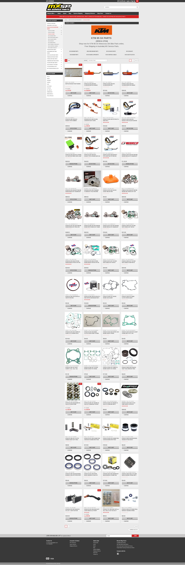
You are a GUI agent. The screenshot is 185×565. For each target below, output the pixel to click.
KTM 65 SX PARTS (51, 32)
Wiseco (123, 153)
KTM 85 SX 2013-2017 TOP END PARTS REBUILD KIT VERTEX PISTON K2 (110, 262)
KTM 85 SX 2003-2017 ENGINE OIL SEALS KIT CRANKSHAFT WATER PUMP (91, 404)
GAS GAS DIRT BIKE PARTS (52, 55)
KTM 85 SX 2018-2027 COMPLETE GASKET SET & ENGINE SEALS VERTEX (72, 333)
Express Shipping (78, 13)
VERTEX (48, 82)
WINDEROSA (49, 92)
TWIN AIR (104, 188)
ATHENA (49, 80)
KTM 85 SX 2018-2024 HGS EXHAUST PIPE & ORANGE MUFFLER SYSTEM (92, 156)
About (64, 13)
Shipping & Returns (90, 13)
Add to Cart (73, 93)
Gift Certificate (121, 1)
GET (66, 153)
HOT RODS (49, 86)
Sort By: (85, 60)
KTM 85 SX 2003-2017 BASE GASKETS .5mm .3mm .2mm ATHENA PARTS (71, 369)
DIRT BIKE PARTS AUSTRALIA (122, 544)
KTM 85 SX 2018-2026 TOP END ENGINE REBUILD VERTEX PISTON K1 (72, 262)
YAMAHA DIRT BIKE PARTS (52, 57)
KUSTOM (67, 507)
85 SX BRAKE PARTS (51, 42)
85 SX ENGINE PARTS (52, 35)
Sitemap (58, 563)
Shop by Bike (50, 13)
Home (59, 13)
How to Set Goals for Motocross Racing (124, 546)
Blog (70, 13)
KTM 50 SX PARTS (51, 30)
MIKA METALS (50, 94)
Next (136, 60)
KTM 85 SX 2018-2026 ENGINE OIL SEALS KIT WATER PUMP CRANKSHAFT (72, 404)
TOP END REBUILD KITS (52, 66)
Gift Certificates (73, 542)
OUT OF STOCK (111, 93)
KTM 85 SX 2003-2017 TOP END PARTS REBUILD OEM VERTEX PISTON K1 (128, 262)
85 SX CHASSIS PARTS (52, 39)
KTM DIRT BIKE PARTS (51, 49)
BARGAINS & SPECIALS (52, 25)
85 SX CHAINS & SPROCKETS (53, 44)
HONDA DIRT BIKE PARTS (52, 58)
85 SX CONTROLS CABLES (53, 46)
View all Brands (50, 95)
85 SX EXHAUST (51, 40)
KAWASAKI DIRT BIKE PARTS (53, 60)
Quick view (73, 80)
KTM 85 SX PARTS (51, 34)
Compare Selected (134, 529)
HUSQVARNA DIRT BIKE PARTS (52, 52)
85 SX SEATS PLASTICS (52, 47)
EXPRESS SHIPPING (51, 23)
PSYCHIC (49, 88)
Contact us (108, 13)
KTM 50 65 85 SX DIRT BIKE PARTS (52, 28)
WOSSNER (86, 188)
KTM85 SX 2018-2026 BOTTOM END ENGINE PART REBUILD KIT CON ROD (129, 192)
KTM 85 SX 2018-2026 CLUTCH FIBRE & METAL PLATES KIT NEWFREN (128, 404)
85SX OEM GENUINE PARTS (53, 37)
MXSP (48, 78)
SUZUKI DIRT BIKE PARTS (52, 62)
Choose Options (73, 163)
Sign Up (133, 1)
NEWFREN (124, 401)
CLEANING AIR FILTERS (121, 542)
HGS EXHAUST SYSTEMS (52, 64)
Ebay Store (100, 13)
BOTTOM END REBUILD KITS (53, 68)
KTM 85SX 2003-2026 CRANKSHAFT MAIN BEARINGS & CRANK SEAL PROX (111, 475)
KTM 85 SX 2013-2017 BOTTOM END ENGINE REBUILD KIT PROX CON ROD (73, 227)
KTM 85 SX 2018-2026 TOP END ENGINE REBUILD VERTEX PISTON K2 (91, 262)
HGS (48, 84)
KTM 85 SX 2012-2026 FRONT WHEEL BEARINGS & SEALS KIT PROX (91, 475)
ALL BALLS (49, 90)
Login (127, 1)
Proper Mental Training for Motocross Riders (125, 547)
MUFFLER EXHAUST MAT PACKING (73, 83)
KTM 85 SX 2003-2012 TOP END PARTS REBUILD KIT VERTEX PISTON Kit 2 (128, 227)
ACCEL (85, 117)
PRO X (48, 76)
